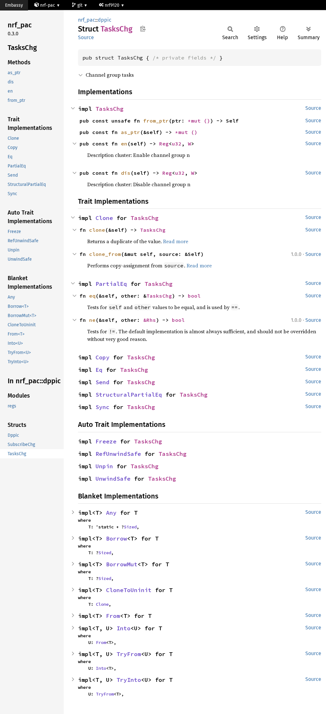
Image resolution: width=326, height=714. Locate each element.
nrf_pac (86, 20)
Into (124, 628)
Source (86, 37)
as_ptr (130, 132)
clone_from (105, 254)
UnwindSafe (113, 478)
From (113, 615)
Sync (103, 407)
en (124, 143)
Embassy (14, 5)
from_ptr (156, 120)
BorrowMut (122, 564)
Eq (99, 369)
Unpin (104, 466)
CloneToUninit (129, 590)
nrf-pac (47, 5)
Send (103, 382)
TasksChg (110, 108)
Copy (103, 357)
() (207, 120)
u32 (176, 143)
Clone (104, 218)
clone (97, 230)
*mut (196, 120)
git (80, 5)
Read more (175, 241)
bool (194, 296)
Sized (130, 527)
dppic (104, 20)
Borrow (116, 538)
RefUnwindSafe (118, 453)
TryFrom (129, 654)
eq (92, 296)
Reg (164, 143)
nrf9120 (113, 5)
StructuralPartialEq (129, 394)
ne (92, 320)
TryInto (129, 679)
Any (111, 512)
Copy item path (143, 28)
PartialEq (111, 283)
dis (126, 173)
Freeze (106, 441)
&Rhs (149, 320)
